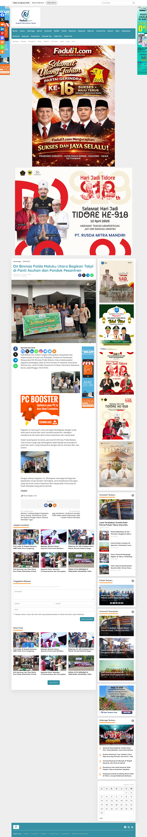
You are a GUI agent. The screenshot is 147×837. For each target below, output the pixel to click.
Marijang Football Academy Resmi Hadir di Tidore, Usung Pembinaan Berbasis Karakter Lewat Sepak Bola (118, 775)
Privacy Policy (54, 834)
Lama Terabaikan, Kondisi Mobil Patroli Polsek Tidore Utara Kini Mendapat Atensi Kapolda (113, 523)
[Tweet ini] (84, 275)
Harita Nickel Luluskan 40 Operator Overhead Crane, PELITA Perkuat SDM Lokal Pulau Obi (121, 544)
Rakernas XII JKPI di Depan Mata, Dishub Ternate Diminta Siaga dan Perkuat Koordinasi (81, 547)
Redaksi (43, 834)
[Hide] (1, 56)
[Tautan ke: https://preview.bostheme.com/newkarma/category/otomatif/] (132, 495)
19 (112, 805)
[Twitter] (50, 351)
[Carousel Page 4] (119, 603)
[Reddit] (2, 24)
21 (121, 805)
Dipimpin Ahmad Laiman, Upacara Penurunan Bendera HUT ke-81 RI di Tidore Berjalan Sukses (52, 547)
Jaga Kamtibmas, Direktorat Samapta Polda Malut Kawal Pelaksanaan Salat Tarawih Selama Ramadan (66, 514)
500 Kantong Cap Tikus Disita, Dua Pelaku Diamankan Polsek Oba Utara (24, 570)
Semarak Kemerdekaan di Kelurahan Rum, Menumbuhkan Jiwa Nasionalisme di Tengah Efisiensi (118, 749)
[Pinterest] (2, 33)
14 (121, 801)
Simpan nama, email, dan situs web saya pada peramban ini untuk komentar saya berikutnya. (49, 614)
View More (53, 682)
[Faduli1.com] (25, 17)
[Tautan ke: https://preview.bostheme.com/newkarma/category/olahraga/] (132, 720)
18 (107, 805)
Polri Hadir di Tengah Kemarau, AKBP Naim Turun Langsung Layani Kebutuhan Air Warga (25, 547)
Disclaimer (65, 834)
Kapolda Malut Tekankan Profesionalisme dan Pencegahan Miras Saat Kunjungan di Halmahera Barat (53, 570)
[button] (134, 3)
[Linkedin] (32, 351)
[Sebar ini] (80, 275)
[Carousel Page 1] (111, 603)
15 (126, 801)
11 (107, 801)
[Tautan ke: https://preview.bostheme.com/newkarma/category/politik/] (132, 581)
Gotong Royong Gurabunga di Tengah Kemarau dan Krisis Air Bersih (117, 762)
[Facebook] (23, 351)
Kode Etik (34, 834)
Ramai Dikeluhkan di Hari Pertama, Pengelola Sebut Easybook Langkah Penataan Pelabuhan (122, 533)
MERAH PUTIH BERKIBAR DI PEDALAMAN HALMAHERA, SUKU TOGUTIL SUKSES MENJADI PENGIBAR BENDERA (79, 570)
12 (112, 801)
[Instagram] (41, 351)
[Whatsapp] (92, 275)
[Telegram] (45, 351)
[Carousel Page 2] (114, 603)
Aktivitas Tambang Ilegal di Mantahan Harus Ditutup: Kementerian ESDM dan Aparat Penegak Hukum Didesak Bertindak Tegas (35, 515)
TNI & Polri (16, 276)
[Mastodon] (2, 38)
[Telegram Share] (88, 275)
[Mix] (2, 42)
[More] (54, 351)
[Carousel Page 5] (122, 603)
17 (102, 805)
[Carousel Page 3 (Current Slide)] (116, 603)
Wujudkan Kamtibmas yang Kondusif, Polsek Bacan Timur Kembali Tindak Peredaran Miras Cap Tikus (115, 596)
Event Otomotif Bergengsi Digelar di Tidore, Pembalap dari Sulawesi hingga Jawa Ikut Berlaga (121, 555)
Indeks (26, 834)
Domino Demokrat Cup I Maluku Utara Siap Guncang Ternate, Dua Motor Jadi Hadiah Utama (118, 755)
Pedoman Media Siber (80, 834)
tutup (7, 7)
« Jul (100, 818)
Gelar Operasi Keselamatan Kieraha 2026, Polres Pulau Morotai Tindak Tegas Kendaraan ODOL (121, 567)
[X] (27, 351)
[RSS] (55, 505)
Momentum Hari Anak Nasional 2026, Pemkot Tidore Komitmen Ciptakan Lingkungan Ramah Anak (117, 768)
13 (116, 801)
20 (116, 805)
